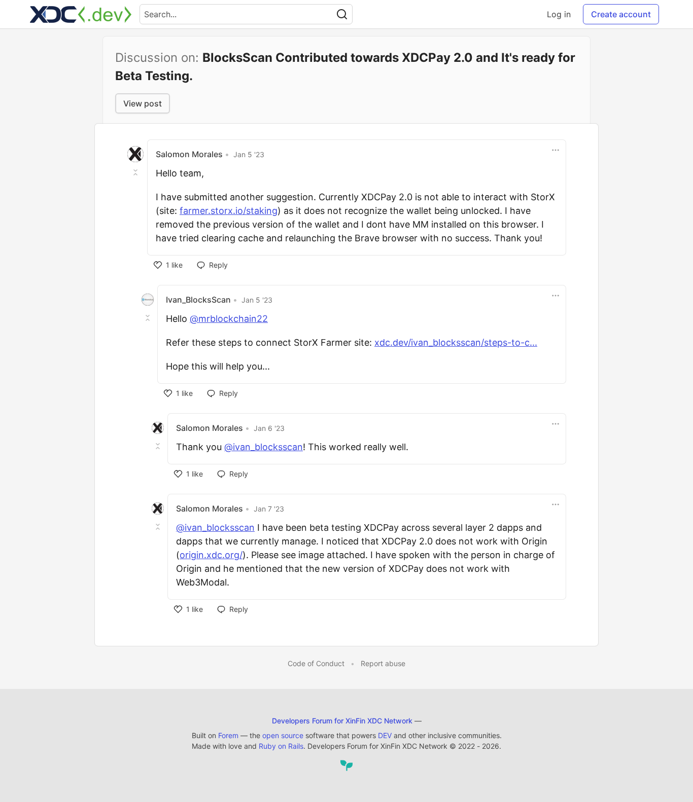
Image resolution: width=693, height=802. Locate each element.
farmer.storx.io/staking (229, 210)
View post (142, 103)
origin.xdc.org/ (211, 555)
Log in (559, 14)
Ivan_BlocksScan (198, 300)
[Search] (342, 14)
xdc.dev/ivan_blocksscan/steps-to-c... (455, 342)
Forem (228, 735)
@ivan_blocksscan (263, 447)
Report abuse (383, 663)
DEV (385, 735)
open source (282, 735)
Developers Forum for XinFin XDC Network (342, 720)
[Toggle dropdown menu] (555, 150)
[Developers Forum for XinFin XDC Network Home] (80, 14)
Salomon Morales (189, 154)
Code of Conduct (316, 663)
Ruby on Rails (281, 746)
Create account (621, 14)
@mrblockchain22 (229, 318)
